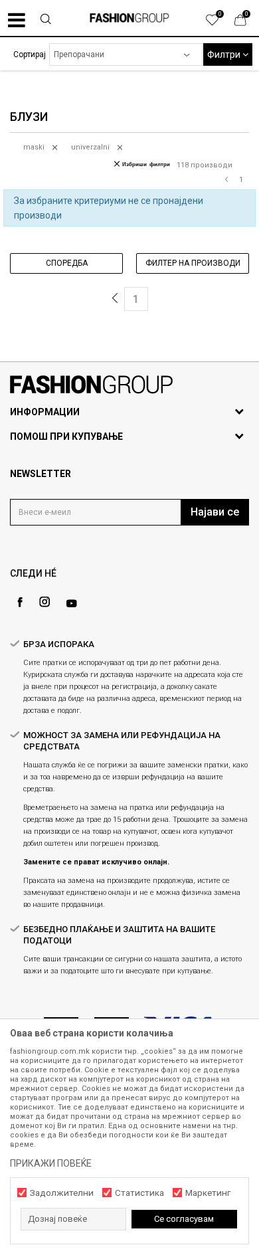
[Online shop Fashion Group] (129, 18)
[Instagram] (44, 602)
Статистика (139, 1193)
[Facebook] (20, 602)
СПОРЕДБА (67, 263)
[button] (45, 20)
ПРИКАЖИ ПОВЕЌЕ (51, 1163)
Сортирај (29, 54)
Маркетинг (207, 1193)
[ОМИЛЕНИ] (219, 23)
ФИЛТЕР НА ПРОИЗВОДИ (192, 263)
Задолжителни (62, 1193)
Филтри (224, 54)
